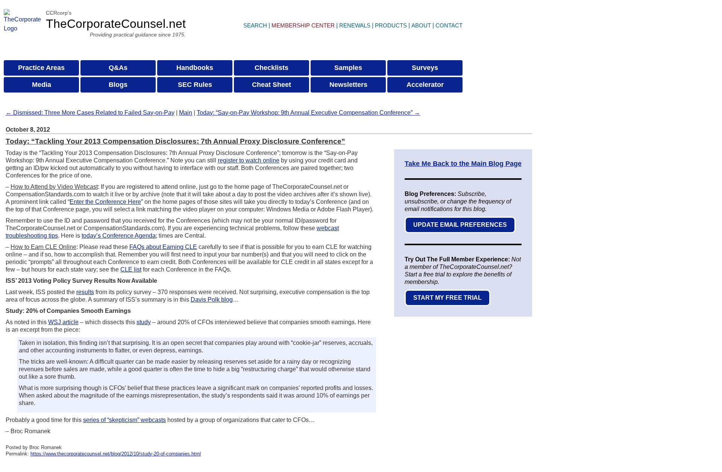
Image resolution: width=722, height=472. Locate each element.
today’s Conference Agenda (119, 235)
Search (255, 25)
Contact (449, 25)
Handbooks (194, 67)
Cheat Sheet (271, 84)
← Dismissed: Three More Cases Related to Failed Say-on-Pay (90, 112)
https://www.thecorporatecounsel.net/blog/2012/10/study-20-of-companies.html (115, 454)
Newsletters (348, 84)
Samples (348, 67)
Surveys (425, 67)
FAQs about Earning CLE (163, 247)
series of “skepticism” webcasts (124, 420)
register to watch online (248, 160)
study (144, 322)
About (421, 25)
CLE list (130, 269)
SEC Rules (195, 84)
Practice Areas (41, 67)
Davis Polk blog (212, 299)
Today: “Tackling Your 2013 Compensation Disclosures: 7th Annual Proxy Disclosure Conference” (175, 141)
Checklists (271, 67)
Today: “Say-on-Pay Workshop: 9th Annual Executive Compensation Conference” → (308, 112)
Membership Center (303, 25)
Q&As (118, 67)
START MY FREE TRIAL (447, 297)
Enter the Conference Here (105, 202)
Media (41, 84)
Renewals (354, 25)
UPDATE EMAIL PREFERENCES (460, 225)
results (85, 292)
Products (391, 25)
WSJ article (63, 322)
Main (185, 112)
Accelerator (425, 84)
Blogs (118, 84)
